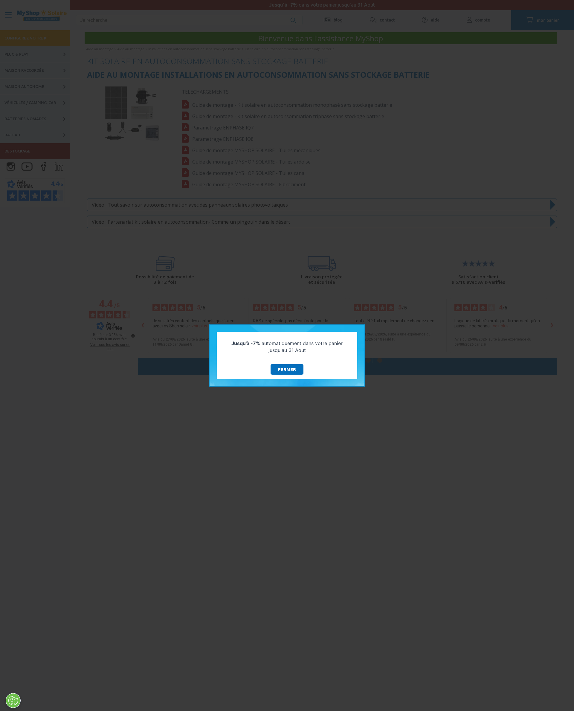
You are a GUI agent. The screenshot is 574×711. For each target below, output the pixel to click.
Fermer (287, 369)
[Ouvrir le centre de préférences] (13, 700)
